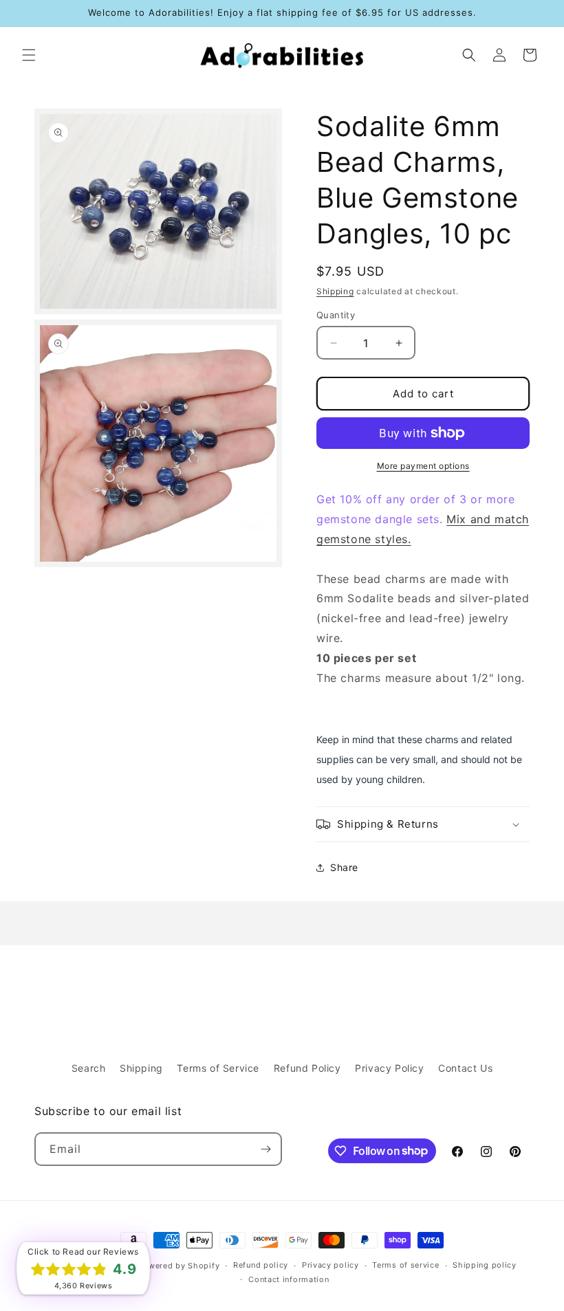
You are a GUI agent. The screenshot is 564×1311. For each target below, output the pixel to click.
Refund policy (260, 1265)
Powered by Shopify (179, 1265)
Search (89, 1068)
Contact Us (465, 1068)
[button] (29, 55)
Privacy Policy (389, 1068)
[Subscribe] (265, 1149)
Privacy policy (330, 1265)
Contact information (288, 1279)
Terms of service (405, 1265)
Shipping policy (485, 1265)
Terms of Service (218, 1068)
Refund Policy (307, 1068)
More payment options (423, 466)
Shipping (335, 291)
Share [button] (344, 867)
